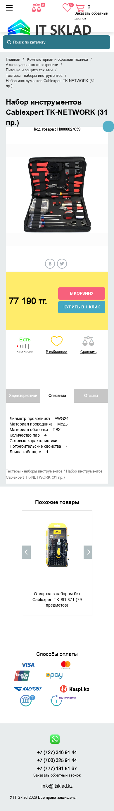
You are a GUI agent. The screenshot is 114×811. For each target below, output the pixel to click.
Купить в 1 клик (81, 307)
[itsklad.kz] (49, 24)
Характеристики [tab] (23, 395)
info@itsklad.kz (57, 786)
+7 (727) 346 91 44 (57, 752)
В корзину (82, 293)
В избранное (56, 352)
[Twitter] (62, 264)
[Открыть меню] (9, 8)
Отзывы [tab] (91, 395)
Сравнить (88, 352)
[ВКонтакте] (50, 264)
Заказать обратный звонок (91, 16)
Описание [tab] (57, 395)
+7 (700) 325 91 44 (57, 760)
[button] (26, 552)
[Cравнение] (37, 7)
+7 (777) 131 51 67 (57, 768)
